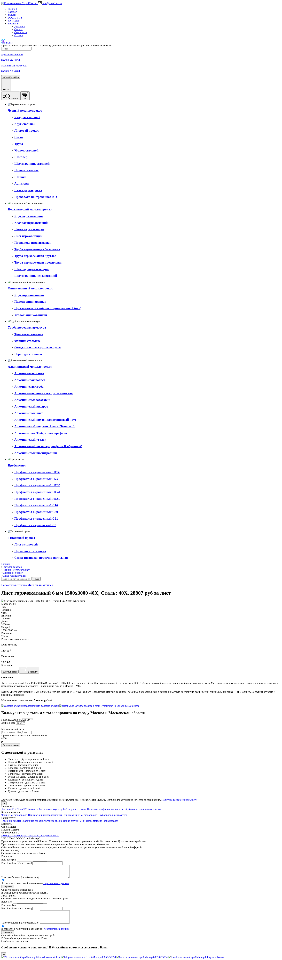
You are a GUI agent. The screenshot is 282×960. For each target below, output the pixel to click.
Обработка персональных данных (142, 809)
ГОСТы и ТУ (15, 17)
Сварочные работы (32, 820)
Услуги (12, 14)
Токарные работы (11, 820)
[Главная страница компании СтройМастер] (19, 3)
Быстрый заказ (10, 672)
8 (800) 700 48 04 (11, 835)
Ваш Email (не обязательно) (16, 863)
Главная (12, 8)
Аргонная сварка (52, 820)
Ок (4, 803)
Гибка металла (94, 820)
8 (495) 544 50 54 (30, 835)
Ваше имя (6, 856)
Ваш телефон (8, 859)
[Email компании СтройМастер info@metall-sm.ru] (196, 957)
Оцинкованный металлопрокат (80, 815)
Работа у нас (70, 809)
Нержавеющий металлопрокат (45, 815)
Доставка (19, 26)
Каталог (12, 11)
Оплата (18, 29)
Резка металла (110, 820)
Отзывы (18, 35)
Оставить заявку (11, 77)
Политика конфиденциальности (179, 799)
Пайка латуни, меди (74, 820)
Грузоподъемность (11, 719)
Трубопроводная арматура (112, 815)
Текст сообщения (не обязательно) (20, 877)
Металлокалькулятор (50, 809)
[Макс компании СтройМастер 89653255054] (142, 957)
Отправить (8, 886)
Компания (13, 23)
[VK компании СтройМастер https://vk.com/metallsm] (31, 957)
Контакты (13, 20)
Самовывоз (20, 32)
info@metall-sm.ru (49, 835)
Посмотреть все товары (27, 585)
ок (4, 954)
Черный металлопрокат (14, 815)
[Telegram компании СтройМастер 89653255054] (89, 957)
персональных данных (56, 883)
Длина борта (8, 722)
